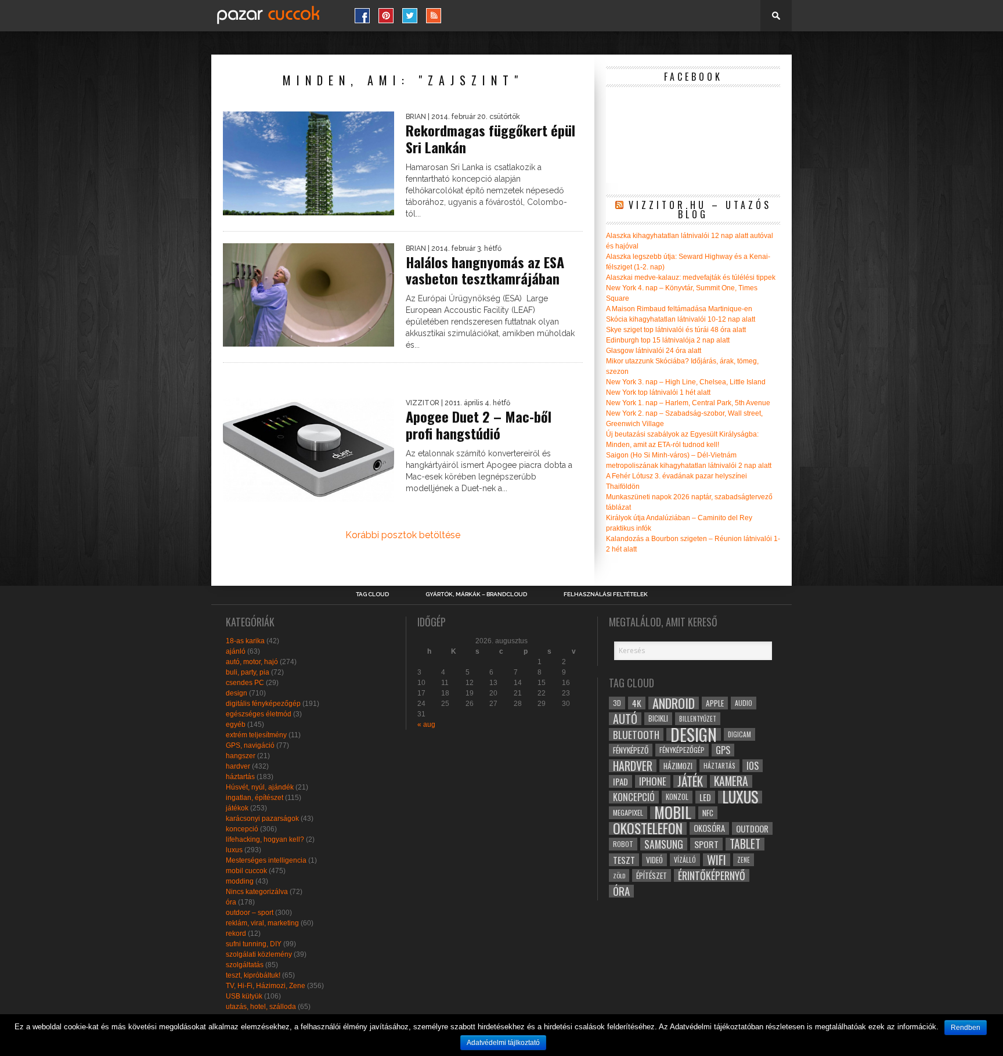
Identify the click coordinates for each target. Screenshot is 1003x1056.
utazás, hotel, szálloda (261, 1007)
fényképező (630, 750)
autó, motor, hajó (252, 662)
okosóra (709, 828)
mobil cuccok (246, 871)
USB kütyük (244, 996)
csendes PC (245, 683)
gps (723, 750)
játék (690, 781)
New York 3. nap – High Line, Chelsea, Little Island (686, 382)
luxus (234, 850)
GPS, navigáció (250, 745)
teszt (624, 859)
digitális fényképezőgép (263, 704)
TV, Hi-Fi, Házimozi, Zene (265, 986)
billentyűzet (697, 718)
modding (240, 881)
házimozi (677, 766)
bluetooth (636, 734)
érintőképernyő (711, 875)
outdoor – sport (249, 913)
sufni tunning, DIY (254, 944)
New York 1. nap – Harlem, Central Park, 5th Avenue (688, 403)
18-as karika (245, 641)
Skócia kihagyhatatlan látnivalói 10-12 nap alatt (680, 319)
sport (706, 844)
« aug (426, 724)
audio (743, 703)
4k (636, 703)
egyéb (236, 724)
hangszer (240, 756)
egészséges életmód (258, 714)
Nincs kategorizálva (257, 892)
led (705, 797)
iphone (652, 781)
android (673, 703)
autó (625, 718)
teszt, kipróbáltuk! (253, 975)
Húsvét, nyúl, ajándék (260, 787)
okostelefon (648, 828)
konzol (677, 796)
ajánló (236, 651)
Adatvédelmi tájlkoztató (503, 1043)
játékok (237, 808)
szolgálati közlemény (259, 954)
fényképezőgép (682, 749)
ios (752, 765)
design (236, 693)
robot (623, 844)
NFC (707, 812)
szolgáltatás (245, 965)
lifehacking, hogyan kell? (265, 839)
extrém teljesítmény (256, 735)
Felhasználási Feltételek (606, 594)
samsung (663, 844)
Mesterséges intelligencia (266, 860)
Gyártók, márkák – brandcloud (476, 594)
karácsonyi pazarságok (262, 818)
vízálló (685, 859)
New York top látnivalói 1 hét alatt (658, 392)
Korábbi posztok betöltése (402, 534)
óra (231, 902)
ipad (620, 781)
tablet (745, 844)
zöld (619, 875)
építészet (651, 875)
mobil (672, 812)
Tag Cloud (372, 594)
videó (654, 860)
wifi (716, 859)
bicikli (658, 718)
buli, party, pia (247, 672)
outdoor (752, 828)
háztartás (240, 777)
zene (743, 859)
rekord (236, 933)
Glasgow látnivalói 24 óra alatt (653, 351)
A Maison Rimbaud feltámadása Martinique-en (679, 309)
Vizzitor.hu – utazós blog (700, 209)
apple (715, 703)
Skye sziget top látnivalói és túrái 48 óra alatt (676, 330)
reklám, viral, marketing (262, 923)
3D (617, 703)
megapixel (628, 812)
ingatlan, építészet (254, 798)
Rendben (965, 1027)
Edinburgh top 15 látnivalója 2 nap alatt (668, 340)
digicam (739, 734)
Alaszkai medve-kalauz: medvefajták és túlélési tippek (690, 277)
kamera (731, 781)
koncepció (242, 829)
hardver (238, 766)
